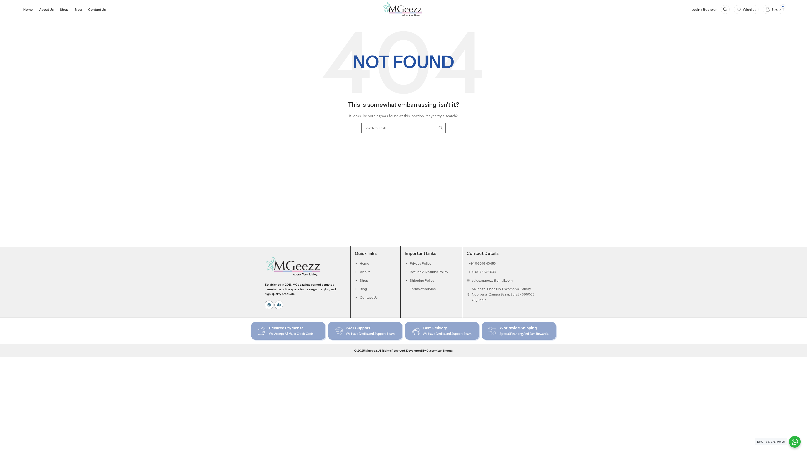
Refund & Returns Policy (429, 272)
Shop (364, 280)
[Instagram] (269, 305)
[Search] (725, 9)
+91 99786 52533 (482, 272)
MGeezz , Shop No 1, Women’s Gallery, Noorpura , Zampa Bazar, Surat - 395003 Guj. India (503, 294)
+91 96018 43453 (482, 263)
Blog (363, 289)
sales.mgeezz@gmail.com (492, 280)
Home (364, 263)
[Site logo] (403, 9)
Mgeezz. (371, 350)
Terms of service (423, 289)
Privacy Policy (420, 263)
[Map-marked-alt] (278, 305)
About (365, 272)
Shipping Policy (422, 280)
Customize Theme (439, 350)
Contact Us (368, 297)
